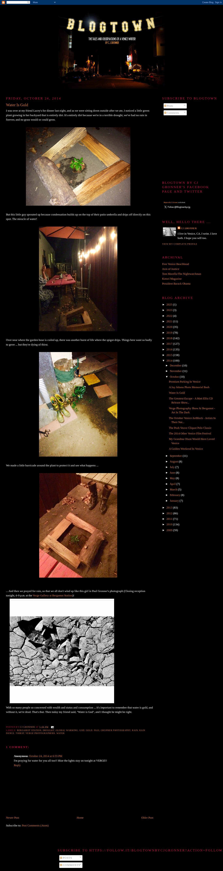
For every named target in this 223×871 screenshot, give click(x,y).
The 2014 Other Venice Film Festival (190, 433)
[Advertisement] (189, 148)
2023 (170, 310)
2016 (170, 349)
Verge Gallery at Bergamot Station (52, 595)
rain (135, 730)
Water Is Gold (177, 392)
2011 (170, 518)
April (173, 483)
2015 (170, 355)
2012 (170, 513)
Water (60, 733)
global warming (67, 730)
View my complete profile (179, 244)
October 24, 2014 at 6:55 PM (45, 756)
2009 (170, 530)
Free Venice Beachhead (175, 264)
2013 (170, 507)
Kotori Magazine (172, 278)
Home (80, 817)
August (174, 461)
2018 (170, 338)
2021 (170, 321)
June (173, 472)
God (81, 730)
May (173, 478)
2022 (170, 315)
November (176, 371)
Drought (48, 730)
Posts (169, 105)
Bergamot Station (29, 730)
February (175, 495)
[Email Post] (52, 727)
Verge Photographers (40, 733)
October (175, 376)
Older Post (147, 817)
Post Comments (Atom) (35, 825)
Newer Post (12, 817)
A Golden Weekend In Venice (186, 448)
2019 (170, 332)
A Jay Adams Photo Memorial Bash (189, 387)
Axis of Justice (170, 269)
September (176, 455)
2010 (170, 524)
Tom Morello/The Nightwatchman (181, 273)
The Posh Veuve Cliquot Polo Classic (190, 427)
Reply (17, 765)
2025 (170, 304)
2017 (170, 343)
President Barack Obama (176, 283)
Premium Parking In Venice (184, 381)
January (175, 500)
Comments (172, 112)
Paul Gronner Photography (112, 730)
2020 (170, 327)
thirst (20, 733)
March (174, 489)
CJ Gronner (189, 228)
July (172, 467)
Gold (89, 730)
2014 (170, 360)
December (176, 365)
